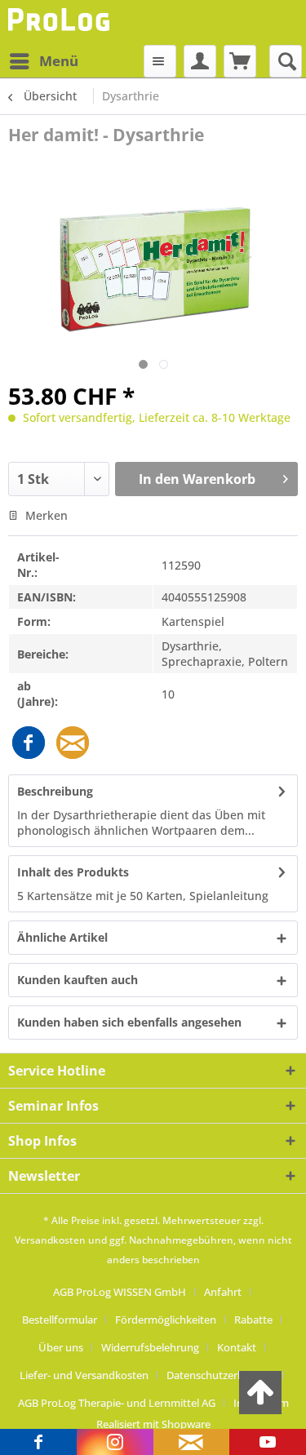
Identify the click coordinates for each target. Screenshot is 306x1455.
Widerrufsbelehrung (150, 1347)
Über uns (60, 1347)
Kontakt (236, 1347)
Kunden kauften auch (77, 979)
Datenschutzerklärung (220, 1375)
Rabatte (253, 1319)
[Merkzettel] (160, 61)
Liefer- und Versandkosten (84, 1375)
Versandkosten (50, 1240)
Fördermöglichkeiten (165, 1319)
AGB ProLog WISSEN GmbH (119, 1291)
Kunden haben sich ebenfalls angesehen (129, 1022)
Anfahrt (223, 1291)
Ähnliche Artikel (62, 937)
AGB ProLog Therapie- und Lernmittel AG (116, 1402)
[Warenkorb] (240, 61)
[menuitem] (43, 61)
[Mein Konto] (200, 61)
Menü (58, 60)
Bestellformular (59, 1319)
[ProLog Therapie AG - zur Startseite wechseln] (60, 22)
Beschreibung (55, 791)
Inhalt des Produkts (73, 872)
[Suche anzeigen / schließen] (285, 61)
